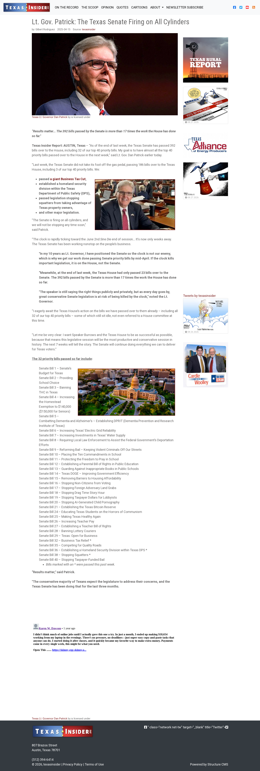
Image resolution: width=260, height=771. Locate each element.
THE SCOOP (89, 7)
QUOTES (122, 7)
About (155, 7)
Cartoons (139, 7)
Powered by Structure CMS (209, 764)
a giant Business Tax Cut (68, 179)
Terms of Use (94, 764)
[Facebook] (145, 727)
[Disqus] (105, 666)
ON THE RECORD (67, 7)
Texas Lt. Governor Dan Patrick (49, 117)
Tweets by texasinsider (199, 296)
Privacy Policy (72, 764)
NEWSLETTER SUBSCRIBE (184, 7)
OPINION (107, 7)
